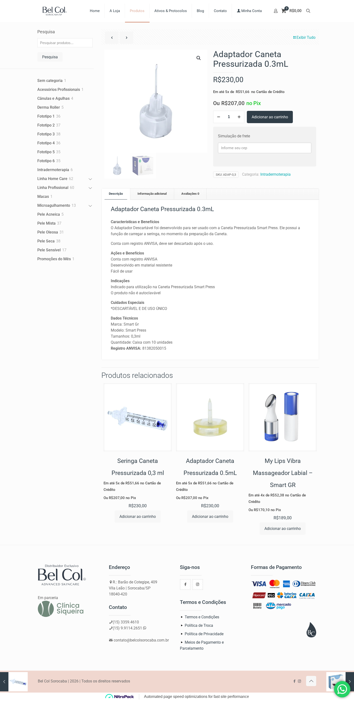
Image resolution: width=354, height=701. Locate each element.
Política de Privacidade (204, 634)
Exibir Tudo (305, 37)
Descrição (116, 193)
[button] (199, 58)
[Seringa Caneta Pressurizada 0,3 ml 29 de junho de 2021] (14, 681)
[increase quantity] (239, 117)
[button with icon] (185, 584)
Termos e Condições (202, 617)
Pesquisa (46, 31)
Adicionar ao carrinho (270, 117)
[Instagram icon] (299, 681)
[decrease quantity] (218, 117)
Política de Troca (199, 625)
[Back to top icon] (311, 681)
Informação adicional (152, 193)
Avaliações (190, 193)
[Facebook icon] (294, 681)
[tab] (116, 193)
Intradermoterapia (275, 174)
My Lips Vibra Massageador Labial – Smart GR (283, 472)
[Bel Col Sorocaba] (55, 11)
